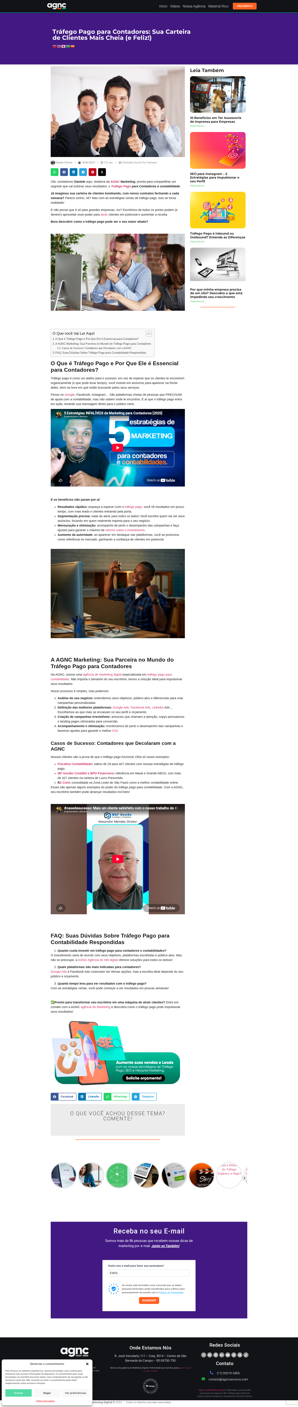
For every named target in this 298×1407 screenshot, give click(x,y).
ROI (115, 730)
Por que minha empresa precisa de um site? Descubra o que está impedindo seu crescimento (216, 293)
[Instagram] (203, 1355)
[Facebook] (209, 1355)
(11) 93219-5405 (228, 1373)
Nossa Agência (194, 6)
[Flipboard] (239, 1355)
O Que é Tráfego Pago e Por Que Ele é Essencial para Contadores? (96, 338)
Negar (47, 1393)
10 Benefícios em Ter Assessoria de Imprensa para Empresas (215, 120)
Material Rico (218, 6)
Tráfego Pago (121, 186)
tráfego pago (133, 507)
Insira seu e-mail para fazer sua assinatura (135, 1265)
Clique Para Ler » (197, 126)
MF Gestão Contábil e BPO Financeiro (85, 773)
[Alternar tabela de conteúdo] (147, 334)
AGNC (115, 181)
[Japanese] (63, 46)
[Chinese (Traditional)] (54, 46)
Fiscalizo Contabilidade (75, 764)
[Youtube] (227, 1355)
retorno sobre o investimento (125, 530)
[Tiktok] (246, 1355)
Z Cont (65, 782)
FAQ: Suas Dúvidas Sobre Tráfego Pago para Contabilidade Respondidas (100, 352)
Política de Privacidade (171, 1292)
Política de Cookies (45, 1401)
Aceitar (18, 1393)
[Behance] (221, 1355)
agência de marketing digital (102, 674)
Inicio (163, 6)
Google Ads (121, 707)
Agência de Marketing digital (211, 1390)
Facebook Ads (140, 707)
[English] (59, 46)
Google (70, 394)
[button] (87, 1364)
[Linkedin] (215, 1355)
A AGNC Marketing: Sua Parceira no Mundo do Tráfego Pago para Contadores (103, 343)
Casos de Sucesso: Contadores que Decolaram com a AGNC (97, 348)
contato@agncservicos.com (228, 1379)
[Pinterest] (233, 1355)
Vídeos (175, 6)
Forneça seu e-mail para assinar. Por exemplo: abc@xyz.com (137, 1280)
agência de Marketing (95, 1007)
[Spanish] (72, 46)
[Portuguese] (68, 46)
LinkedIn (158, 707)
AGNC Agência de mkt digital (98, 960)
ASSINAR (149, 1300)
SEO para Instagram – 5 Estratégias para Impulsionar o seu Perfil (214, 177)
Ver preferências (75, 1393)
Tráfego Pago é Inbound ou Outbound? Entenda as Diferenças (217, 235)
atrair (104, 214)
